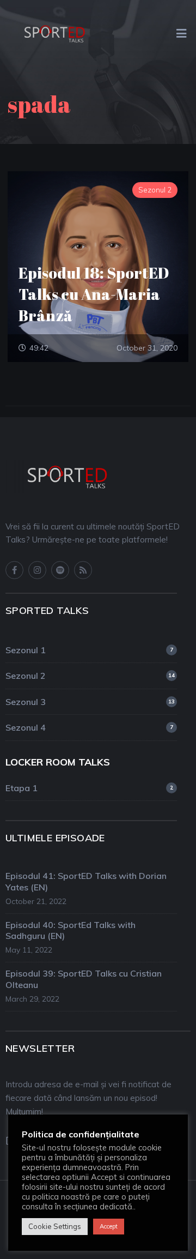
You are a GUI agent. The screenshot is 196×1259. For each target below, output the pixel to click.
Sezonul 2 (90, 675)
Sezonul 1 (89, 649)
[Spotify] (60, 570)
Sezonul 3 (90, 701)
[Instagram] (37, 570)
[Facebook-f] (14, 570)
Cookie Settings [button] (54, 1226)
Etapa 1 (89, 787)
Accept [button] (109, 1226)
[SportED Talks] (54, 32)
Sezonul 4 (89, 727)
